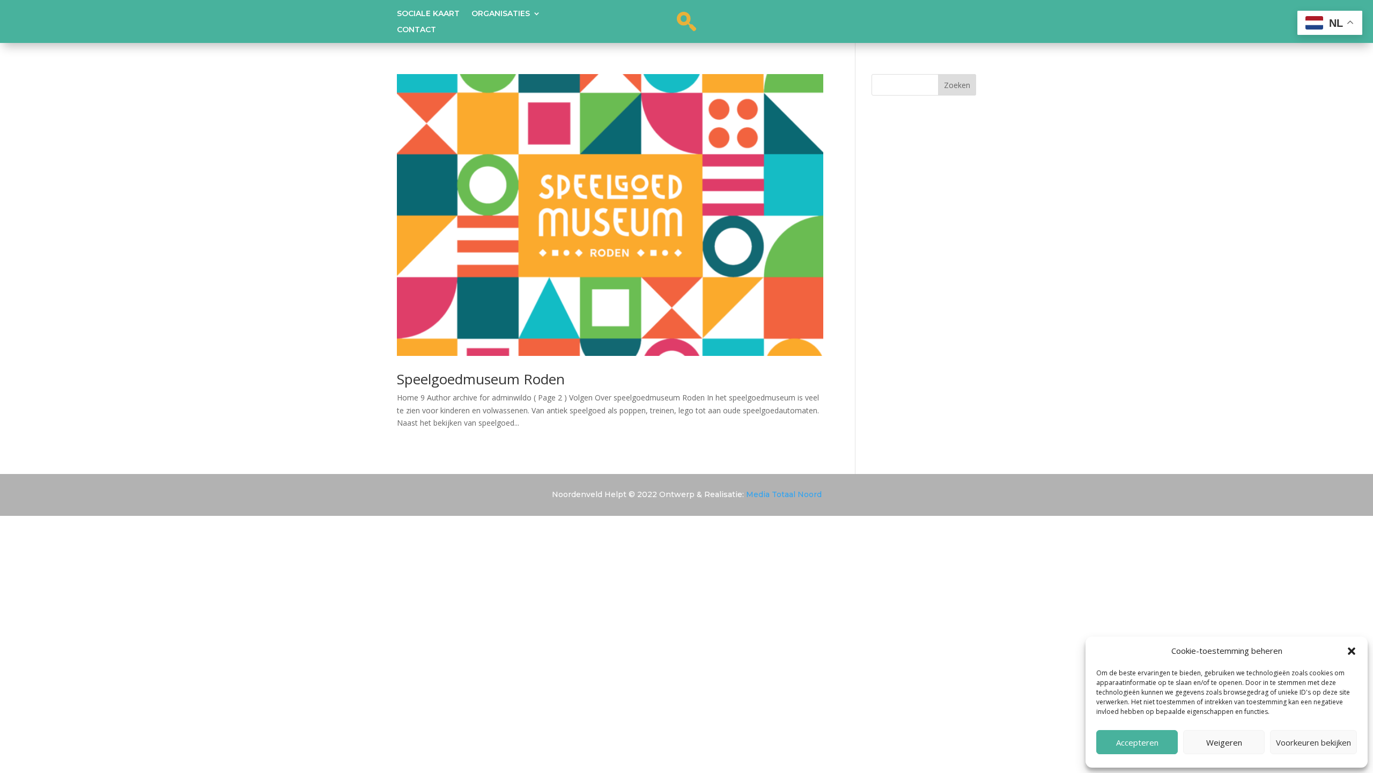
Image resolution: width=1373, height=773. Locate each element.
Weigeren (1224, 742)
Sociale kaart (428, 14)
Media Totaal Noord (784, 494)
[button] (1351, 651)
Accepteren (1137, 742)
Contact (416, 30)
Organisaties (500, 14)
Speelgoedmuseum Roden (481, 379)
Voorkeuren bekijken (1313, 742)
